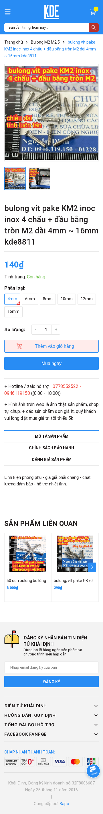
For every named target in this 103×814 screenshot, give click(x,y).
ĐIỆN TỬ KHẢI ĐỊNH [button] (25, 705)
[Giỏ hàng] (93, 11)
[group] (51, 112)
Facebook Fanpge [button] (25, 734)
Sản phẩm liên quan (41, 524)
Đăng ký (51, 682)
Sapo (64, 803)
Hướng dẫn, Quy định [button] (30, 715)
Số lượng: (14, 329)
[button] (92, 567)
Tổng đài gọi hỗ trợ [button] (29, 724)
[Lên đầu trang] (93, 786)
